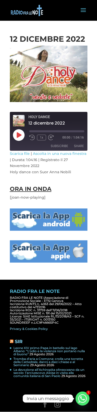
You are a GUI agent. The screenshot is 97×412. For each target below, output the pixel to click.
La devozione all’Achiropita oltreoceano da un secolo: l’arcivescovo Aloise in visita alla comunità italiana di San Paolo (48, 373)
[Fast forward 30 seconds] (51, 137)
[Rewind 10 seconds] (32, 137)
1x (41, 137)
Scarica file (20, 153)
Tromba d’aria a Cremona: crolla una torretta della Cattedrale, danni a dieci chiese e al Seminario (48, 362)
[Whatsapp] (82, 399)
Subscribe (59, 146)
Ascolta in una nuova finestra (59, 153)
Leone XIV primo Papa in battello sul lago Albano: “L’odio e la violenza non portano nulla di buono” (49, 351)
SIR (19, 341)
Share (79, 146)
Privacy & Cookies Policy (29, 329)
